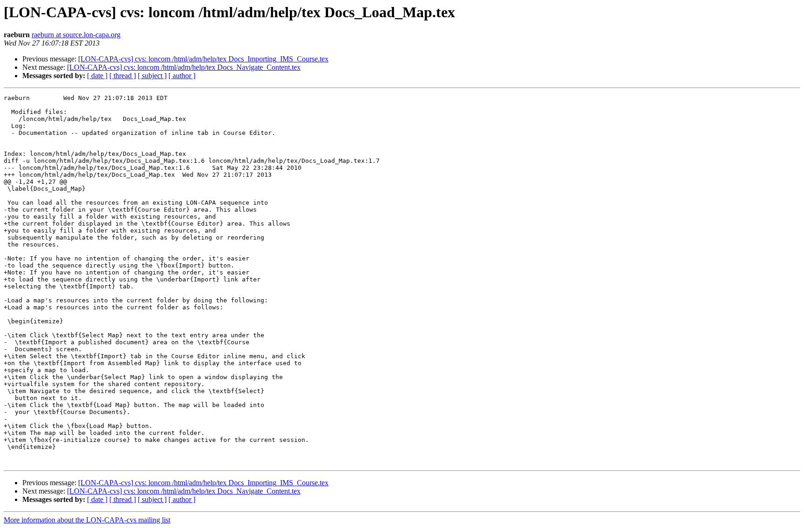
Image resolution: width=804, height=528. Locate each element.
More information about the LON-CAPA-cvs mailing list (87, 520)
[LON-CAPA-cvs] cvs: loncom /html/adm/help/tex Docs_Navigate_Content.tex (184, 67)
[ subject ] (152, 76)
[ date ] (97, 76)
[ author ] (181, 76)
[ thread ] (122, 76)
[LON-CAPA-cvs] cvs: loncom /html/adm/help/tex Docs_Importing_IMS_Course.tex (203, 59)
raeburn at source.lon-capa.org (76, 35)
